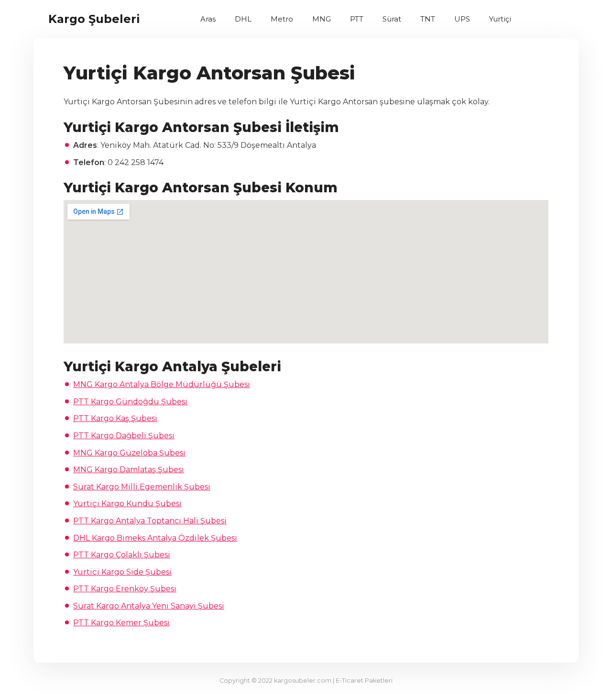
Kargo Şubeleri (94, 19)
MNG (321, 18)
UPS (462, 18)
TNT (427, 18)
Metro (282, 18)
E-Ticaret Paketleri (364, 680)
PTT (356, 18)
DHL (243, 18)
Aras (208, 18)
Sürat (391, 18)
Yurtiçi (500, 18)
